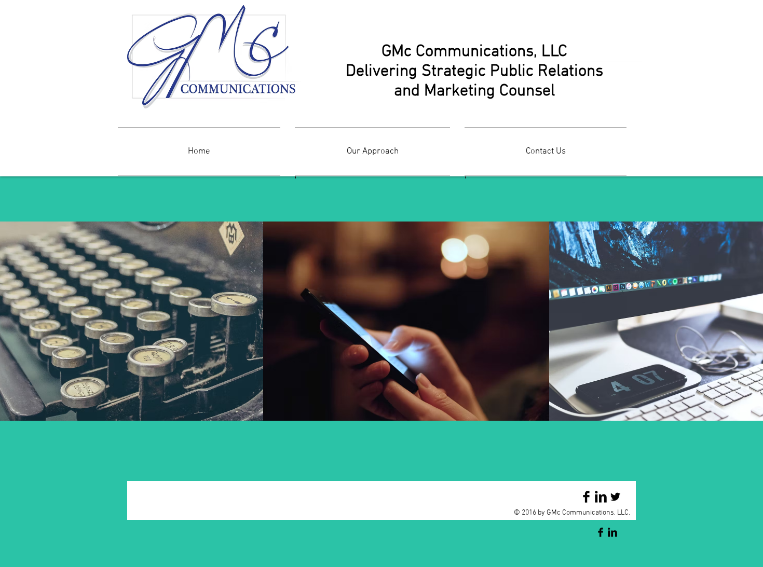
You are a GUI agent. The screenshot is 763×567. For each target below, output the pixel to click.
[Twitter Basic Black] (615, 497)
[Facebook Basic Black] (586, 497)
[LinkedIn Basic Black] (601, 497)
